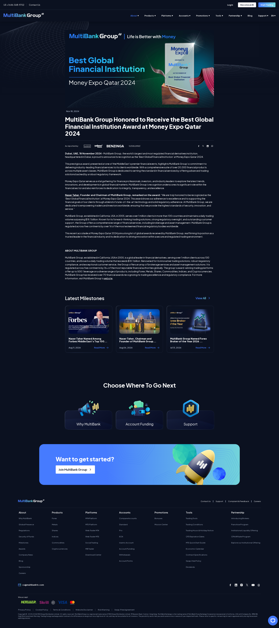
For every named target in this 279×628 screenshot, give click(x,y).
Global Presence (26, 524)
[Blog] (253, 16)
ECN (121, 537)
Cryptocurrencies (60, 549)
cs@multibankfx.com (33, 585)
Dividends (190, 567)
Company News (26, 555)
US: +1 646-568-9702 (14, 5)
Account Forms (126, 561)
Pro (120, 530)
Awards (22, 549)
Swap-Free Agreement (124, 610)
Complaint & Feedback (238, 501)
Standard (123, 524)
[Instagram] (241, 585)
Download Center (93, 555)
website (108, 278)
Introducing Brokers (240, 518)
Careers (257, 501)
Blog (21, 561)
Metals (55, 524)
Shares (55, 530)
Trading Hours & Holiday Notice (199, 530)
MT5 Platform (91, 524)
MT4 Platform (91, 518)
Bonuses (158, 518)
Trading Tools (191, 518)
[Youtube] (253, 585)
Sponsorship (24, 567)
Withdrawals (124, 555)
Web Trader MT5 (92, 537)
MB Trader (89, 549)
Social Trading (91, 543)
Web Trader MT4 (92, 530)
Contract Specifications (196, 555)
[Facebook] (230, 585)
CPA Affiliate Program (240, 537)
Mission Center (161, 524)
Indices (55, 537)
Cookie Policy (42, 610)
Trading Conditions (194, 524)
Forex (54, 518)
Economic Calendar (195, 549)
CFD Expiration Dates (195, 537)
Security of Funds (26, 537)
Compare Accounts (128, 518)
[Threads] (258, 585)
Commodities (58, 543)
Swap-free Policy (193, 561)
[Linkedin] (236, 585)
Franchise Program (239, 524)
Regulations (24, 530)
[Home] (24, 16)
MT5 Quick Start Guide (195, 543)
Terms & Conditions (62, 610)
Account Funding (126, 549)
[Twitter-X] (247, 585)
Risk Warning (103, 610)
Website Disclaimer (84, 610)
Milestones (23, 543)
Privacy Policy (24, 610)
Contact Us (34, 5)
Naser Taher (72, 195)
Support (219, 501)
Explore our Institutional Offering (245, 543)
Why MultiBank (25, 518)
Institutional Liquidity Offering (244, 530)
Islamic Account (126, 543)
